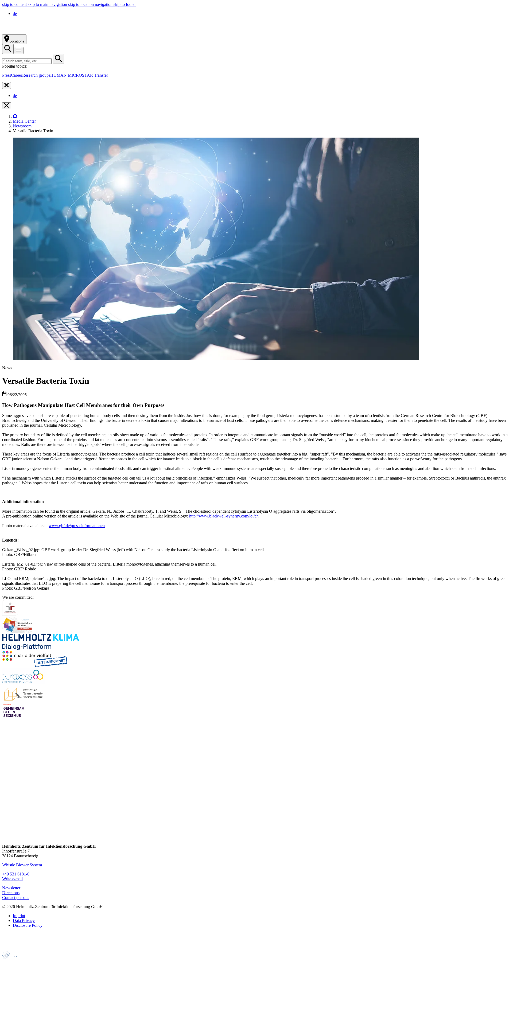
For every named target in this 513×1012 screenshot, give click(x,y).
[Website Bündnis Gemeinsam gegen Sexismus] (14, 717)
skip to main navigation (48, 4)
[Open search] (8, 49)
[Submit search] (58, 59)
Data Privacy (24, 920)
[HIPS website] (13, 989)
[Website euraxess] (23, 682)
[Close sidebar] (6, 85)
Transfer (101, 75)
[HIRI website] (12, 998)
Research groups (36, 75)
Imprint (19, 915)
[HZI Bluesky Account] (6, 837)
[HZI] (15, 116)
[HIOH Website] (13, 980)
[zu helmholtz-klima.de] (40, 648)
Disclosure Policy (27, 925)
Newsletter (11, 888)
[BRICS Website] (15, 949)
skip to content (15, 4)
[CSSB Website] (13, 971)
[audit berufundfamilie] (10, 614)
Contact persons (15, 897)
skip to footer (125, 4)
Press (6, 75)
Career (16, 75)
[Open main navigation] (19, 50)
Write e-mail (12, 879)
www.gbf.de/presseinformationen (77, 525)
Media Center (24, 121)
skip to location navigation (91, 4)
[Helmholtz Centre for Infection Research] (61, 32)
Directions (11, 892)
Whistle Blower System (22, 865)
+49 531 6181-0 (15, 874)
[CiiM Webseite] (16, 962)
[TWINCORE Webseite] (16, 1007)
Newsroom (22, 126)
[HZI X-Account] (6, 776)
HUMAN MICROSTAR (71, 75)
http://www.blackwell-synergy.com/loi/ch (224, 516)
